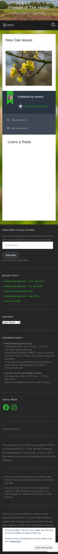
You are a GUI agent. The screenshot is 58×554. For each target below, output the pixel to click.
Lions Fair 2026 (12, 301)
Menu (10, 24)
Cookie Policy (15, 541)
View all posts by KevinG (36, 106)
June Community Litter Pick (18, 291)
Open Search (52, 25)
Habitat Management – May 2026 (21, 296)
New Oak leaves (19, 40)
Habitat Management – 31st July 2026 (24, 281)
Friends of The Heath (29, 7)
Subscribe (11, 255)
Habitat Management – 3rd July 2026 (23, 286)
